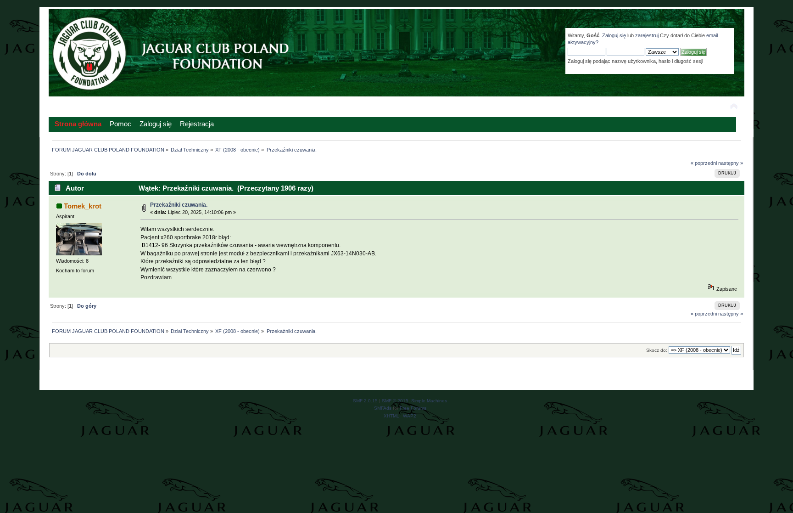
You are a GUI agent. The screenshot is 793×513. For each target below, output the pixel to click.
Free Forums (413, 408)
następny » (730, 163)
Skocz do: (656, 350)
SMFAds (382, 408)
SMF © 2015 (395, 400)
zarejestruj (647, 35)
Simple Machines (429, 400)
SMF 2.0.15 (365, 400)
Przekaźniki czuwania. (178, 205)
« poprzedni (704, 163)
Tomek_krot (82, 206)
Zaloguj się (614, 35)
